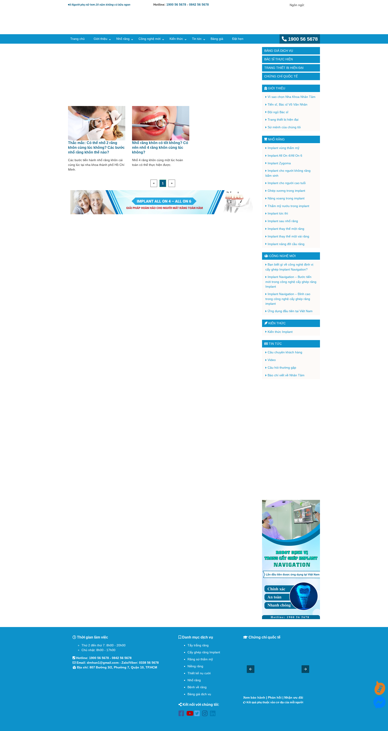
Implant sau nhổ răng (283, 221)
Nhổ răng (123, 39)
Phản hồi (275, 697)
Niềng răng (195, 666)
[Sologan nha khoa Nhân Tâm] (243, 26)
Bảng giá (217, 39)
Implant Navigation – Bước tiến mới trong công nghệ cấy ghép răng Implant (290, 281)
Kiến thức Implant (280, 332)
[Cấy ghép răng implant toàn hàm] (161, 202)
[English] (308, 5)
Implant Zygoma (279, 163)
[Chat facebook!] (379, 706)
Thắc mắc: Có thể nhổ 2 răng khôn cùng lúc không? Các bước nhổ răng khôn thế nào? (96, 147)
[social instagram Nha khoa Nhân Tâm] (206, 714)
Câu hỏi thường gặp (282, 367)
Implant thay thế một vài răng (288, 236)
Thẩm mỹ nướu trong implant (288, 206)
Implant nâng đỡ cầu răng (286, 244)
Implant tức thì (278, 213)
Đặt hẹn (237, 39)
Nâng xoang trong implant (286, 198)
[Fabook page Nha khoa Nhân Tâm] (182, 714)
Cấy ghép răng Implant (203, 652)
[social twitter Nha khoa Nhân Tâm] (198, 714)
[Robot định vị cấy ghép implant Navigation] (291, 559)
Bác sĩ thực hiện (278, 59)
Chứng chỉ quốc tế (281, 76)
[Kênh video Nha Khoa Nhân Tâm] (161, 75)
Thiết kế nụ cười (199, 673)
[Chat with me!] (379, 692)
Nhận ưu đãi (293, 697)
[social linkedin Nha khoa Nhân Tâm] (214, 714)
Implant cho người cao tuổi (287, 183)
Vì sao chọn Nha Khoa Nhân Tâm (291, 97)
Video (272, 360)
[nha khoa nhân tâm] (100, 27)
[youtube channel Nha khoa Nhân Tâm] (190, 714)
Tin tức (197, 39)
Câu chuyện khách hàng (285, 352)
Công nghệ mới (150, 39)
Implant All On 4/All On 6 (285, 155)
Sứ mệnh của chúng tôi (284, 127)
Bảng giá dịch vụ (278, 50)
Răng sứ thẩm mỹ (200, 659)
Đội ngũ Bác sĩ (278, 112)
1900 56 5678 (176, 4)
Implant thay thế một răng (286, 228)
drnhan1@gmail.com (103, 662)
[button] (250, 669)
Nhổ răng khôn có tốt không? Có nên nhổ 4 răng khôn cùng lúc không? (160, 147)
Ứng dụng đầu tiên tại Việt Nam (290, 311)
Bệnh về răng (197, 687)
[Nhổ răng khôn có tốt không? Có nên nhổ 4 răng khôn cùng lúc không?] (160, 123)
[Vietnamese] (314, 5)
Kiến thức (176, 39)
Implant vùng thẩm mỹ (283, 148)
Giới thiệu (100, 39)
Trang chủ (77, 39)
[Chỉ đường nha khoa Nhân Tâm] (118, 696)
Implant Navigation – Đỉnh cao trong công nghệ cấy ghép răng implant (287, 298)
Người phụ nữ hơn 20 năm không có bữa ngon (100, 4)
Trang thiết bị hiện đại (284, 68)
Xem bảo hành (254, 697)
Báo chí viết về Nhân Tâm (286, 375)
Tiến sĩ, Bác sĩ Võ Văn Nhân (287, 104)
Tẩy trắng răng (198, 645)
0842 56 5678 (199, 4)
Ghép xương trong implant (286, 190)
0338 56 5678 (149, 662)
